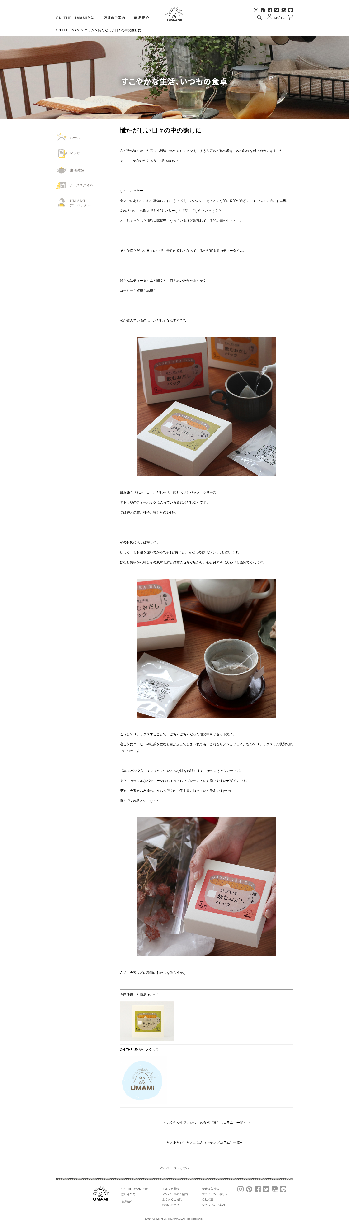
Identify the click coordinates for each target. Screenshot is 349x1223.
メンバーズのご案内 (175, 1194)
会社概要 (207, 1199)
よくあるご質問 (172, 1199)
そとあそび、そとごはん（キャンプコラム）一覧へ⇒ (206, 1142)
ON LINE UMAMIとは (75, 18)
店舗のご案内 (114, 18)
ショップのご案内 (213, 1205)
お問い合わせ (170, 1205)
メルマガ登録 (170, 1188)
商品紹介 (142, 18)
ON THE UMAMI (68, 30)
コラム (89, 30)
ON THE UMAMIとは (134, 1188)
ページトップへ (178, 1168)
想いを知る (128, 1194)
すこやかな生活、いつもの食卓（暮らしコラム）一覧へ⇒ (206, 1122)
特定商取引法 (210, 1188)
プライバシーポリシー (216, 1194)
